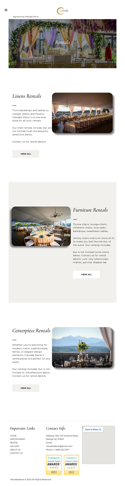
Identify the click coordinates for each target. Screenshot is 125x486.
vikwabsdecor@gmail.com (59, 446)
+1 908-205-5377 (61, 449)
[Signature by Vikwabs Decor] (62, 11)
